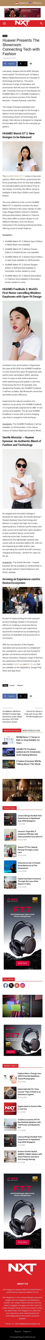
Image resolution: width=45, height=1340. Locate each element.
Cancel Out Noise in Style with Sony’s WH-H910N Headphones (33, 714)
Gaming (5, 767)
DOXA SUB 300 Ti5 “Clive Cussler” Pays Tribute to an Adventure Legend (29, 1091)
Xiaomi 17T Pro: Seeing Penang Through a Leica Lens (28, 849)
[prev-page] (4, 773)
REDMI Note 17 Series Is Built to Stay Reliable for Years (28, 740)
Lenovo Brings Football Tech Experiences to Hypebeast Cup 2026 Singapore (30, 818)
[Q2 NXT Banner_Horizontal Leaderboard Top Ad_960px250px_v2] (22, 17)
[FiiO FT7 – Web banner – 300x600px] (22, 969)
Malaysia (20, 685)
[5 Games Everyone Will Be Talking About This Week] (8, 764)
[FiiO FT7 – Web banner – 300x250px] (22, 1055)
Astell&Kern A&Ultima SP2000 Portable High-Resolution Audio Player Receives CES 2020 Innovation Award (12, 716)
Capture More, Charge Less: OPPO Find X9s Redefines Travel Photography (30, 1076)
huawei (12, 685)
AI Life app (31, 664)
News (5, 36)
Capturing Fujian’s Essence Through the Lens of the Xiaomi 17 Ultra (29, 881)
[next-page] (8, 773)
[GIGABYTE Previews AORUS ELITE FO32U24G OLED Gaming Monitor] (8, 752)
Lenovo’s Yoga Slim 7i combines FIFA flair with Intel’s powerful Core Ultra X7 (30, 834)
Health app (18, 664)
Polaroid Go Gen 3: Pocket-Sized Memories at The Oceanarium (29, 865)
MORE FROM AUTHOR (31, 731)
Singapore (26, 1331)
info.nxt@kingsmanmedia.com (27, 1323)
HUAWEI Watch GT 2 (15, 176)
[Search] (41, 23)
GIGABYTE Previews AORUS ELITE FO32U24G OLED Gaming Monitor (28, 752)
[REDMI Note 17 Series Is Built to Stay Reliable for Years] (8, 740)
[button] (4, 23)
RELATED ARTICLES (12, 731)
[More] (31, 63)
